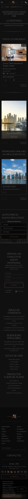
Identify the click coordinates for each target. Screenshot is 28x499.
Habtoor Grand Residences (14, 393)
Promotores (20, 429)
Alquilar (19, 426)
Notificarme (14, 237)
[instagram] (18, 472)
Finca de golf (14, 362)
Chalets (4, 431)
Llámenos (14, 476)
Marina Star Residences (14, 388)
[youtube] (25, 472)
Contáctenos (20, 441)
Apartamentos (6, 426)
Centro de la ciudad (14, 359)
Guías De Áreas (6, 441)
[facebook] (5, 472)
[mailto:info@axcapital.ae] (2, 472)
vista (4, 192)
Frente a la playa (14, 366)
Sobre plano (5, 438)
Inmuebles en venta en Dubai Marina (14, 316)
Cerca (22, 489)
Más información (6, 496)
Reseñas (19, 434)
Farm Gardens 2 (14, 380)
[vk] (22, 472)
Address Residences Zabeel (14, 383)
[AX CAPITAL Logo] (13, 2)
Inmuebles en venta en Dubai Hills (14, 327)
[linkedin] (12, 472)
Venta (3, 443)
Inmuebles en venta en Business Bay (14, 330)
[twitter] (8, 472)
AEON (14, 390)
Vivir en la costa (14, 364)
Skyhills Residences (14, 385)
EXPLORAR (14, 137)
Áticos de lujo (14, 369)
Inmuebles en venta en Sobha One (14, 341)
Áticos (3, 429)
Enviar (14, 285)
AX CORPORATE (21, 431)
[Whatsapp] (15, 472)
